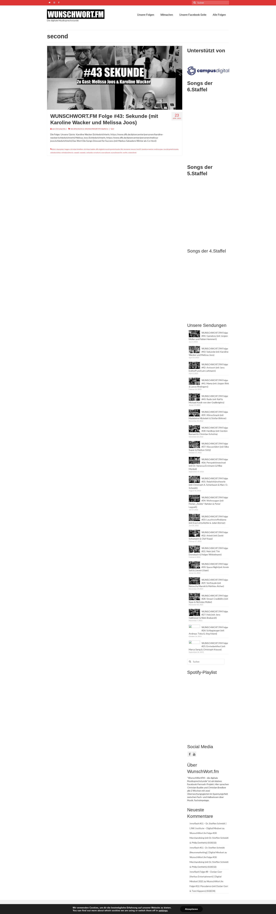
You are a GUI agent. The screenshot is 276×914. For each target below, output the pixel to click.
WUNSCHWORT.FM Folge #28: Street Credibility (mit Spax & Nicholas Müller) (208, 598)
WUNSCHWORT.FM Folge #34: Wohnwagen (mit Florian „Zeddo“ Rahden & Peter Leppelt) (208, 502)
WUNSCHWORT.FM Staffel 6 (96, 129)
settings (163, 910)
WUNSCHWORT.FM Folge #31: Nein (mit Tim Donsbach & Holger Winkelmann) (208, 551)
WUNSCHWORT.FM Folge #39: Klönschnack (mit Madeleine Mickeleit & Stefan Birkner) (208, 415)
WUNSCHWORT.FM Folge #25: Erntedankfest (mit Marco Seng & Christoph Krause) (208, 646)
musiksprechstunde (171, 149)
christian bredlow (76, 149)
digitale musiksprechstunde (109, 149)
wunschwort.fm (116, 153)
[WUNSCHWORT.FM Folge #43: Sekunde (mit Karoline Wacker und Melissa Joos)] (114, 77)
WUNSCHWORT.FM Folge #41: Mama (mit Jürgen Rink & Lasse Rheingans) (209, 383)
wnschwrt (97, 153)
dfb (97, 149)
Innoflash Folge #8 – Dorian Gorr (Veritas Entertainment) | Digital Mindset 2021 (206, 876)
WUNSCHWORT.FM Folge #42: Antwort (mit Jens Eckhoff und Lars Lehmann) (208, 367)
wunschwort (105, 153)
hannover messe (130, 149)
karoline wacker (147, 149)
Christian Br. (60, 129)
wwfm (125, 153)
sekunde (89, 153)
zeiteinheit (132, 153)
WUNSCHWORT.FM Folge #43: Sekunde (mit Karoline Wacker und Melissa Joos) (208, 351)
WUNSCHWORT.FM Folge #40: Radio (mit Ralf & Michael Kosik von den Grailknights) (208, 399)
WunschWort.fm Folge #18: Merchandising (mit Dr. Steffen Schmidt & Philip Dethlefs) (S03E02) (209, 838)
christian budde (89, 149)
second (76, 153)
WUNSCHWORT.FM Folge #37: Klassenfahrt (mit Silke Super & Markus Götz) (209, 446)
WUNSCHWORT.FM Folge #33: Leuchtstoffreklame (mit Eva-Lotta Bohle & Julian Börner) (208, 519)
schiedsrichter (55, 153)
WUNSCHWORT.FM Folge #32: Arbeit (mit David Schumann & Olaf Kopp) (208, 535)
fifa (122, 149)
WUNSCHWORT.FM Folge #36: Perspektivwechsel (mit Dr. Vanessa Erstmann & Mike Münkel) (208, 464)
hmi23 (138, 149)
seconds (83, 153)
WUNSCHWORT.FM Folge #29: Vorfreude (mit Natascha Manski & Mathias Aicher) (208, 582)
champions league (63, 149)
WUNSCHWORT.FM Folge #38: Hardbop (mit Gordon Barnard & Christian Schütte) (208, 430)
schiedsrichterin (67, 153)
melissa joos (158, 149)
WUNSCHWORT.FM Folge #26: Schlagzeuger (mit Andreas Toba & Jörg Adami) (208, 630)
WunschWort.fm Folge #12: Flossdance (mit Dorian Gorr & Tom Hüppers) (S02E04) (209, 886)
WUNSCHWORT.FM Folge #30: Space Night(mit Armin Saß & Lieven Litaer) (209, 567)
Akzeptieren (191, 909)
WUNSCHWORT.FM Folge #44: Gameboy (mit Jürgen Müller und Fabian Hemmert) (208, 335)
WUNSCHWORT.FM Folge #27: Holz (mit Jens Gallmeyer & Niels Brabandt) (208, 614)
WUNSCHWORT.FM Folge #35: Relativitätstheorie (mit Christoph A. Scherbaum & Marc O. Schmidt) (208, 483)
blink (54, 149)
